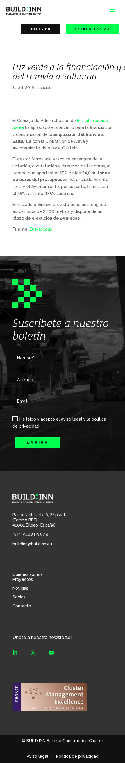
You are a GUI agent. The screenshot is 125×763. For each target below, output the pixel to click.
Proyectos (22, 579)
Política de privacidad (77, 756)
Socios (19, 597)
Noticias (44, 87)
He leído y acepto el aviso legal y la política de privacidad (59, 422)
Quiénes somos (27, 574)
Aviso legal (37, 756)
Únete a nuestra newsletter (42, 637)
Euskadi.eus (41, 229)
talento (41, 29)
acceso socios (92, 29)
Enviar (37, 442)
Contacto (21, 606)
